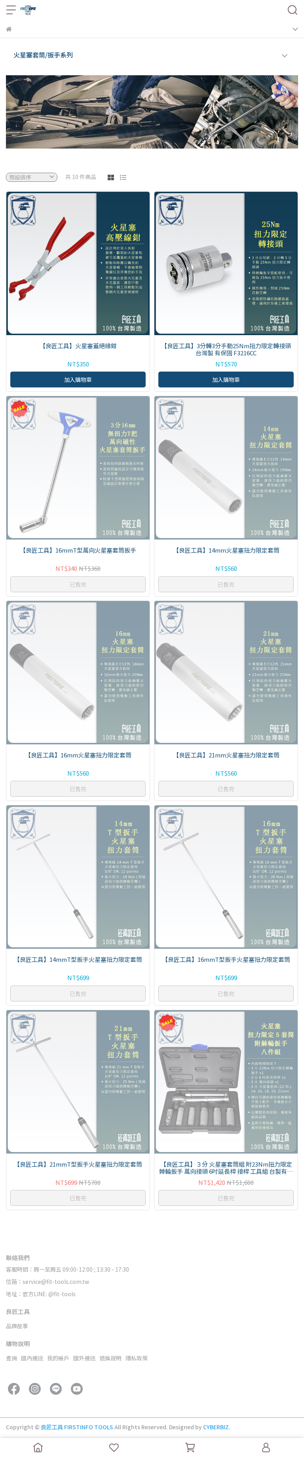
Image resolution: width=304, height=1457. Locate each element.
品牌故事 (17, 1326)
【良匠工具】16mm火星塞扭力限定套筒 (78, 755)
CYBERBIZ (216, 1427)
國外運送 (84, 1358)
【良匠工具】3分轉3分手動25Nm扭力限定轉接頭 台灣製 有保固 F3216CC (226, 349)
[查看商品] (67, 263)
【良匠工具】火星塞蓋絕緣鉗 (78, 346)
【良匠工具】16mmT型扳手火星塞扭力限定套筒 (226, 959)
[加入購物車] (89, 263)
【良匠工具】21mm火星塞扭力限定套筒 (226, 755)
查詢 (11, 1358)
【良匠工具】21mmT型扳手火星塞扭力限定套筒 (78, 1164)
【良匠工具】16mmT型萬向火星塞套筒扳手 (78, 550)
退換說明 (110, 1358)
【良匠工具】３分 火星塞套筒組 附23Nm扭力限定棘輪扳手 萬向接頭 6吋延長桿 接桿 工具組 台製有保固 (226, 1168)
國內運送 (32, 1358)
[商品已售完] (89, 468)
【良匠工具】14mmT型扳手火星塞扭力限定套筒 (78, 959)
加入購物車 (78, 379)
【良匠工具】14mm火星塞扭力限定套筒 (226, 550)
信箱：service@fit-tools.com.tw (47, 1281)
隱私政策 (136, 1358)
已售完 (78, 584)
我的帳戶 (58, 1358)
